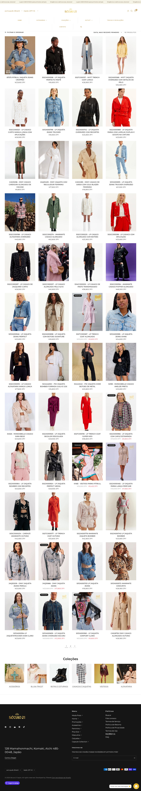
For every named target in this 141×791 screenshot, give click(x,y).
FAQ (107, 737)
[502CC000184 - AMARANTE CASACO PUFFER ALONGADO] (121, 262)
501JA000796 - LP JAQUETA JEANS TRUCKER (53, 131)
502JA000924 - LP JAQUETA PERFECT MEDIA (53, 485)
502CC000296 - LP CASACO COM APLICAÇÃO (121, 235)
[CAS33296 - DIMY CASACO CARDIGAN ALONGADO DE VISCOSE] (20, 160)
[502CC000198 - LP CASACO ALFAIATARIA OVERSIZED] (20, 212)
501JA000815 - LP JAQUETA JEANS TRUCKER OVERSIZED (121, 183)
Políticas (110, 711)
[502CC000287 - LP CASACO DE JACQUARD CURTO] (20, 262)
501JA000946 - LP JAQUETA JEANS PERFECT (20, 335)
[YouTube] (16, 727)
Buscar (108, 715)
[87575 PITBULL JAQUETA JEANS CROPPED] (20, 55)
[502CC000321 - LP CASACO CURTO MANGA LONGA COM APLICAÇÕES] (20, 108)
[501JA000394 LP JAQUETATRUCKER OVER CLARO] (20, 611)
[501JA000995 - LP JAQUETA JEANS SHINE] (121, 312)
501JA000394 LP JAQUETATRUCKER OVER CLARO (20, 634)
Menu (74, 711)
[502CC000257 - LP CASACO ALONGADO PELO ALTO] (53, 262)
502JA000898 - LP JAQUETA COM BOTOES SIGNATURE (53, 335)
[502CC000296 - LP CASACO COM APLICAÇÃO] (121, 212)
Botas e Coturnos (59, 686)
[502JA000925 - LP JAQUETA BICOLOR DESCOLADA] (53, 412)
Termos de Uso (112, 731)
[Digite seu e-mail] (134, 758)
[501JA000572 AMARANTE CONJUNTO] (121, 561)
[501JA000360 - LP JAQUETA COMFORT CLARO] (87, 611)
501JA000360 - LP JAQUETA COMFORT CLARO (87, 634)
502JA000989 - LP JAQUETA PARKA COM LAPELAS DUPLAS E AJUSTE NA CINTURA (121, 132)
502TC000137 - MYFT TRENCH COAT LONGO (87, 78)
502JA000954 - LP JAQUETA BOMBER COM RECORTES (19, 485)
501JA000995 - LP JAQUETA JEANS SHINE (121, 335)
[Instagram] (11, 727)
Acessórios (14, 686)
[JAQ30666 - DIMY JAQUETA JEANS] (53, 561)
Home (74, 719)
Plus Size (75, 732)
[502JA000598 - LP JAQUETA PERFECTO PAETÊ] (53, 55)
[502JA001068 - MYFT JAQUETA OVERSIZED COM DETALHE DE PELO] (121, 55)
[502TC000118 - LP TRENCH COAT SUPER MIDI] (87, 412)
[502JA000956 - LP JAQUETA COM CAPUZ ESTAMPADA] (121, 412)
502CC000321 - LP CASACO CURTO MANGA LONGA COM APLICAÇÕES (20, 132)
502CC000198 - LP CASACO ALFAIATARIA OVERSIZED (20, 235)
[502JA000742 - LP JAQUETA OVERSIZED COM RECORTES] (87, 108)
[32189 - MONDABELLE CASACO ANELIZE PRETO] (121, 362)
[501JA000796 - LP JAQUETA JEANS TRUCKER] (53, 108)
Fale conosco (111, 718)
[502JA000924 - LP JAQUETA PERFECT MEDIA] (53, 462)
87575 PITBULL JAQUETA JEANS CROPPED (20, 78)
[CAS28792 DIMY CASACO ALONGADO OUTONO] (121, 611)
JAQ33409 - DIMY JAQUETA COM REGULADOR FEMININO (53, 183)
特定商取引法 (110, 734)
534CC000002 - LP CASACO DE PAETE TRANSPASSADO (87, 285)
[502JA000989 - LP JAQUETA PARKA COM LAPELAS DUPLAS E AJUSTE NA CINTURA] (121, 108)
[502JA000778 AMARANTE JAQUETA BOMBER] (87, 511)
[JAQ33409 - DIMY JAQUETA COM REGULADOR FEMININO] (53, 160)
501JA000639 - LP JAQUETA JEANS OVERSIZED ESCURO (53, 634)
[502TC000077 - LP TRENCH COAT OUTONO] (53, 511)
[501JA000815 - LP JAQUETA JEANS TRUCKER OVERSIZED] (121, 160)
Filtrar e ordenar (15, 32)
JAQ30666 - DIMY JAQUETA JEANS (53, 584)
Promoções (76, 722)
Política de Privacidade (115, 728)
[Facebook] (7, 727)
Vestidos (104, 686)
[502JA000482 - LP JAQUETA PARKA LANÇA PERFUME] (121, 462)
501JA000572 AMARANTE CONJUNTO (121, 584)
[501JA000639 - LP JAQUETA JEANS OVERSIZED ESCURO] (53, 611)
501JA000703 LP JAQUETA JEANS (87, 584)
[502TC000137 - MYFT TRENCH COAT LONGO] (87, 55)
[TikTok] (25, 727)
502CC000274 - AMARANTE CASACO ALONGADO (53, 235)
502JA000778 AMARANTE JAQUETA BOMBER (87, 534)
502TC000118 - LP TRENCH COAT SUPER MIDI (87, 435)
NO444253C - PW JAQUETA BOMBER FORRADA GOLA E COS (53, 385)
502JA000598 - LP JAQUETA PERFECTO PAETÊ (53, 78)
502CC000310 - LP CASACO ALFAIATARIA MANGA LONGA (20, 385)
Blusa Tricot (37, 686)
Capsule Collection (79, 742)
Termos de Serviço (113, 721)
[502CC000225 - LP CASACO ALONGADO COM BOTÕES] (87, 212)
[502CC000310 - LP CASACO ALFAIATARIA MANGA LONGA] (20, 362)
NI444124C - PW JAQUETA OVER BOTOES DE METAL (87, 385)
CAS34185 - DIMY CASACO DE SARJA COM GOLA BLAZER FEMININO (87, 184)
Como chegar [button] (10, 758)
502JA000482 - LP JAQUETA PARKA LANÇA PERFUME (121, 485)
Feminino (76, 728)
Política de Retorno (113, 725)
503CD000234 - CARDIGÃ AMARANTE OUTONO (19, 534)
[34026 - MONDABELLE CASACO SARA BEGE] (20, 412)
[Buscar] (131, 11)
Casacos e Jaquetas (81, 686)
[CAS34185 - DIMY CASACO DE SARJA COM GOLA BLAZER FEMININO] (87, 160)
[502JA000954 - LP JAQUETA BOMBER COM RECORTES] (20, 462)
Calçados (75, 738)
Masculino (76, 735)
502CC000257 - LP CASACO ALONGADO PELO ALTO (53, 285)
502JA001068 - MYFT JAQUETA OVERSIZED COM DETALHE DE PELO (121, 79)
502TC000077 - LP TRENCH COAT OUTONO (53, 534)
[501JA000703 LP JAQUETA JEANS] (87, 561)
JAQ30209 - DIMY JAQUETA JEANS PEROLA (20, 584)
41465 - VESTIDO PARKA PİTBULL (87, 484)
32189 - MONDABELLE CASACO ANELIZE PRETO (121, 385)
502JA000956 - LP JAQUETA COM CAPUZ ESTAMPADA (121, 435)
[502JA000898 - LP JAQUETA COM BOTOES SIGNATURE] (53, 312)
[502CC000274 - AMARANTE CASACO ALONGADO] (53, 212)
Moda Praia (76, 715)
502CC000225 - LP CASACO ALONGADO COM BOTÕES (87, 235)
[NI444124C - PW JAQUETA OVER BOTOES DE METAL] (87, 362)
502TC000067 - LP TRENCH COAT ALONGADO (87, 335)
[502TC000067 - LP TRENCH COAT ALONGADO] (87, 312)
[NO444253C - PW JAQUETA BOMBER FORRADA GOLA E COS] (53, 362)
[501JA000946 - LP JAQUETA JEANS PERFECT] (20, 312)
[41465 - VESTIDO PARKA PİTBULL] (87, 462)
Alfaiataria (126, 686)
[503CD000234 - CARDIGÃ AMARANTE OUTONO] (20, 511)
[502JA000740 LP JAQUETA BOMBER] (121, 511)
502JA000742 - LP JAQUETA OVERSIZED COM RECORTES (87, 131)
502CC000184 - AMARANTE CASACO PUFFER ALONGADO (121, 285)
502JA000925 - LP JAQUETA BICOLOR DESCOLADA (53, 435)
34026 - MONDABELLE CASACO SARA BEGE (20, 435)
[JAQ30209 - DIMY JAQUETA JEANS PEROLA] (20, 561)
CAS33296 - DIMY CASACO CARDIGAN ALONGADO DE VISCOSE (20, 184)
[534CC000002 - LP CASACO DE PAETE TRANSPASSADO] (87, 262)
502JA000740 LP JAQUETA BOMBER (121, 534)
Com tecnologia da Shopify (61, 778)
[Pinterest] (21, 727)
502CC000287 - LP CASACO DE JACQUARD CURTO (20, 285)
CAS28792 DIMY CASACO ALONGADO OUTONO (121, 634)
